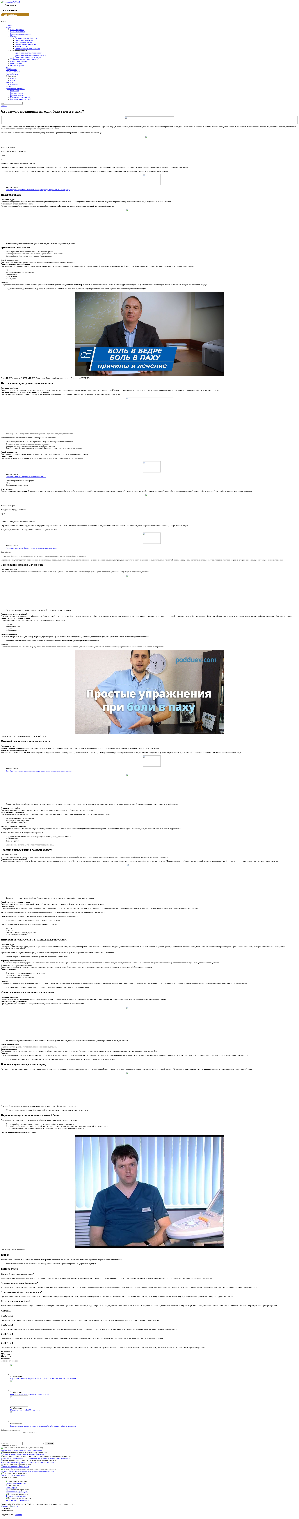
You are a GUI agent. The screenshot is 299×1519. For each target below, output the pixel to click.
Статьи (13, 78)
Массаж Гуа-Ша (21, 47)
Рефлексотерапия (17, 65)
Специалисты (11, 70)
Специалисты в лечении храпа (13, 1475)
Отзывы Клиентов (13, 72)
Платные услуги (16, 93)
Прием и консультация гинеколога (28, 53)
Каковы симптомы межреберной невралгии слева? (26, 477)
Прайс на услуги (17, 30)
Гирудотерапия (16, 63)
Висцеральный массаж (24, 40)
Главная (9, 25)
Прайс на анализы (17, 32)
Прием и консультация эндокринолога (30, 55)
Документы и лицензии (15, 89)
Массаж (13, 36)
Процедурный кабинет (19, 61)
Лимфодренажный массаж (25, 44)
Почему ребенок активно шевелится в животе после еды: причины (27, 1471)
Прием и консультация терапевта (28, 57)
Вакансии (14, 84)
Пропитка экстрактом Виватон (27, 49)
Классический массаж (23, 42)
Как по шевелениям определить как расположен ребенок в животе (27, 1463)
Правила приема (16, 95)
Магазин (9, 87)
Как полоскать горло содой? (17, 1492)
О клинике (14, 91)
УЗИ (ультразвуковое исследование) (24, 59)
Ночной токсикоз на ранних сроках (15, 1467)
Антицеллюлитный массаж (26, 38)
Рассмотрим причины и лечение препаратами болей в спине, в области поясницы (43, 1426)
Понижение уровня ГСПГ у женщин (25, 1410)
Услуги (8, 28)
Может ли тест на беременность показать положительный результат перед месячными (35, 1458)
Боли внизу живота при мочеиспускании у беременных (23, 1454)
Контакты (9, 82)
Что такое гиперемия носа (16, 1496)
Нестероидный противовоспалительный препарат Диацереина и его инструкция (38, 190)
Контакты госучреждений (20, 99)
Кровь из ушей (11, 1488)
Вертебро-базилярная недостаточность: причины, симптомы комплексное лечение (38, 771)
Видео (12, 80)
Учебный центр (12, 74)
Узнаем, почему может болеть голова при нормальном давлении (31, 548)
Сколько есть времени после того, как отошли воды (21, 1450)
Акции (8, 68)
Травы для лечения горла (16, 1483)
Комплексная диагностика (20, 34)
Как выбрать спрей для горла (17, 1500)
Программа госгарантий (20, 97)
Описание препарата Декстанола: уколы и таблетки (31, 1394)
